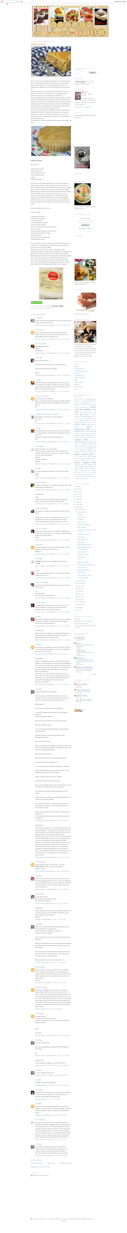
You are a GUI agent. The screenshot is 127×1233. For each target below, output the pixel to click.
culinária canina (91, 422)
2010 (78, 499)
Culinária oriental (79, 375)
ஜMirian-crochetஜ (81, 695)
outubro (80, 581)
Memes (76, 380)
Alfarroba (79, 401)
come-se (78, 643)
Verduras (78, 478)
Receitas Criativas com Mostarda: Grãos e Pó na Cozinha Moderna (84, 669)
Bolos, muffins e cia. (79, 368)
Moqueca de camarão (83, 554)
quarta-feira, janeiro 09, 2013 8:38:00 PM (51, 1155)
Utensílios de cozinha (79, 476)
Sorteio (94, 470)
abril (79, 596)
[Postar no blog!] (57, 306)
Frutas (83, 435)
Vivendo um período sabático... (83, 691)
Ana (36, 428)
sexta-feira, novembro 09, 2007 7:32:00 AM (51, 821)
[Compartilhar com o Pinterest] (62, 306)
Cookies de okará (82, 567)
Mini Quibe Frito (80, 639)
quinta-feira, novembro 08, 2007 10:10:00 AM (52, 339)
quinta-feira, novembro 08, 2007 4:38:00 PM (52, 504)
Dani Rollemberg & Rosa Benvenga (44, 414)
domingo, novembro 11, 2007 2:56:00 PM (50, 982)
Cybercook (43, 120)
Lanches (77, 439)
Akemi (41, 305)
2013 (78, 491)
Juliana (37, 544)
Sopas (88, 470)
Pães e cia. (77, 384)
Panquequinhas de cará (84, 534)
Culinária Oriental (80, 424)
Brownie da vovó (82, 522)
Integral (84, 437)
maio (79, 594)
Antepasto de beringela (84, 570)
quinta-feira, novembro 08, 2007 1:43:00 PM (52, 478)
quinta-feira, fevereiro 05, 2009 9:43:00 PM (52, 1035)
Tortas (76, 389)
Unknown (37, 1013)
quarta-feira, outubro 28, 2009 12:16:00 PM (52, 1085)
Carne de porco (89, 412)
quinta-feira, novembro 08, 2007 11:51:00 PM (52, 640)
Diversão (76, 427)
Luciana (37, 1090)
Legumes (77, 442)
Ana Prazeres (38, 862)
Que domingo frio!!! (83, 539)
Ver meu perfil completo (82, 107)
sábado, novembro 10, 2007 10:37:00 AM (50, 919)
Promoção (90, 464)
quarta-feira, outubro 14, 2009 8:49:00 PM (51, 1065)
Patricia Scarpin (39, 508)
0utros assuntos (78, 399)
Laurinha (37, 446)
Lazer (91, 440)
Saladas (92, 468)
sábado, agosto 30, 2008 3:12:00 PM (48, 1009)
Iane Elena (38, 894)
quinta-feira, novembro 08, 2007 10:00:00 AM (52, 325)
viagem (84, 478)
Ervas (92, 429)
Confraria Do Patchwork (83, 690)
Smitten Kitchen (80, 651)
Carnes (76, 414)
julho (79, 589)
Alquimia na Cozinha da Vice (84, 667)
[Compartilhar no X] (59, 306)
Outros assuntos (78, 382)
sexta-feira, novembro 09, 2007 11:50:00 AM (52, 871)
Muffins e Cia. (92, 450)
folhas (93, 433)
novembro (81, 512)
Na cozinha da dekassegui (81, 623)
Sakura (76, 468)
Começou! (80, 514)
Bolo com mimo (82, 527)
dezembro (81, 509)
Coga (36, 1080)
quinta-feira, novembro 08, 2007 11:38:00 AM (52, 464)
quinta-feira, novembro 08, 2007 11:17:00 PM (52, 626)
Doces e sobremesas (79, 378)
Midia (82, 448)
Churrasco (93, 416)
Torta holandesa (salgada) (84, 545)
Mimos (92, 448)
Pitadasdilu (38, 967)
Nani (36, 468)
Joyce (36, 1103)
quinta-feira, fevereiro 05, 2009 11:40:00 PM (52, 1055)
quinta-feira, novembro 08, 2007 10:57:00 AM (52, 423)
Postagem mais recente (37, 1163)
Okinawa (92, 451)
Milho (86, 448)
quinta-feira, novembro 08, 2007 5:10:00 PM (52, 566)
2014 (78, 489)
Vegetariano (89, 476)
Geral (75, 364)
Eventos (87, 431)
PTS (75, 466)
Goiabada (76, 437)
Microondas (76, 448)
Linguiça (76, 444)
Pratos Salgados (45, 308)
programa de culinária (79, 464)
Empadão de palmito (83, 562)
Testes (89, 472)
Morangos (82, 450)
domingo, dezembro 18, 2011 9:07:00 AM (50, 1115)
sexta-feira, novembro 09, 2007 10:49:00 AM (52, 857)
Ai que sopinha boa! (83, 552)
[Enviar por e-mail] (55, 306)
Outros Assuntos (81, 454)
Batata (83, 403)
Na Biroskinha (80, 637)
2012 (78, 494)
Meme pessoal (81, 537)
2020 (78, 486)
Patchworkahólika (81, 684)
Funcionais (91, 435)
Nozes (84, 452)
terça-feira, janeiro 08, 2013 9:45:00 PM (50, 1139)
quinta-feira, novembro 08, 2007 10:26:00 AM (52, 353)
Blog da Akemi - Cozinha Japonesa (83, 621)
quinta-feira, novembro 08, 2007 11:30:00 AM (52, 442)
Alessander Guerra (40, 582)
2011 (78, 497)
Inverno (92, 437)
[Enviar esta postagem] (52, 305)
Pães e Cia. (84, 456)
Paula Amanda (39, 343)
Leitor (85, 442)
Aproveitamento (87, 401)
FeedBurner (89, 228)
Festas (88, 433)
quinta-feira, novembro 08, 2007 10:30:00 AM (52, 391)
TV (93, 474)
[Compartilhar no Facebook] (61, 306)
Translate (87, 84)
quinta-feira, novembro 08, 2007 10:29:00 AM (52, 375)
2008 (78, 504)
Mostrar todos (93, 674)
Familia (94, 431)
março (80, 599)
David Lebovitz (80, 658)
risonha (37, 318)
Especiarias (77, 431)
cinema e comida (78, 418)
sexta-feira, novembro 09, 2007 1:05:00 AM (51, 654)
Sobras (83, 470)
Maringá (92, 444)
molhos (75, 450)
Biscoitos (84, 405)
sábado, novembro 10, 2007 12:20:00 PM (50, 962)
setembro (80, 583)
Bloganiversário (85, 407)
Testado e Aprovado (81, 472)
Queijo (81, 467)
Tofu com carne (82, 517)
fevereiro (80, 601)
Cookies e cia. (78, 373)
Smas (36, 644)
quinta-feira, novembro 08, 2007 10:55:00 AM (52, 409)
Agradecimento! (82, 557)
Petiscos (84, 460)
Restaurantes (91, 466)
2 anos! (79, 559)
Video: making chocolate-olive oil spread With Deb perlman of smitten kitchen (85, 661)
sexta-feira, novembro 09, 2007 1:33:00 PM (51, 889)
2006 (78, 607)
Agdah (37, 876)
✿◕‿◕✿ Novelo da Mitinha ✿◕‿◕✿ (84, 700)
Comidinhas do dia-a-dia (81, 371)
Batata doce (91, 403)
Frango (76, 435)
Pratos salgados (78, 387)
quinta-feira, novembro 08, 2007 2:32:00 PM (52, 490)
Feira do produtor (80, 433)
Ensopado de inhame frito (84, 524)
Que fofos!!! (81, 519)
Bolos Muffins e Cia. (87, 409)
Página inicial (51, 1163)
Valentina (37, 330)
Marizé (37, 358)
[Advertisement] (47, 1194)
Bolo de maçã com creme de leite (86, 565)
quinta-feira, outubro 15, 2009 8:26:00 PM (51, 1075)
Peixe (89, 458)
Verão (95, 476)
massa (76, 446)
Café (81, 412)
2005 (78, 610)
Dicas (92, 424)
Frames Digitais (39, 987)
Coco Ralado (87, 418)
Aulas (78, 403)
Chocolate (84, 416)
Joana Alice (38, 1119)
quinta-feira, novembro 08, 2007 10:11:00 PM (52, 612)
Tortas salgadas (85, 474)
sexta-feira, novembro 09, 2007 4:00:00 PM (51, 903)
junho (80, 591)
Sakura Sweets (84, 468)
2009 (78, 502)
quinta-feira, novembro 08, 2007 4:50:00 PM (52, 524)
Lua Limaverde (39, 528)
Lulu (36, 380)
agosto (80, 586)
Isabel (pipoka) (39, 482)
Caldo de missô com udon (84, 575)
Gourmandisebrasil (40, 396)
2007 (78, 507)
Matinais (84, 446)
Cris (36, 616)
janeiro (80, 604)
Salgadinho (76, 470)
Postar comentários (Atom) (42, 1167)
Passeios (84, 458)
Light (92, 442)
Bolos (93, 407)
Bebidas (76, 366)
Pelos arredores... (82, 572)
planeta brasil (91, 460)
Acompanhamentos (91, 399)
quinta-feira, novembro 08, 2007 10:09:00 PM (52, 598)
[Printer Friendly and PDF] (37, 303)
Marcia (37, 558)
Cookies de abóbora (83, 578)
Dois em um (81, 542)
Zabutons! (78, 685)
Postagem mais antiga (65, 1163)
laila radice (38, 602)
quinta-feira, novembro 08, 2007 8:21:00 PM (52, 578)
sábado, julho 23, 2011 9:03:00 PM (48, 1099)
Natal (78, 451)
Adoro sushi (77, 619)
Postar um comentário (36, 1160)
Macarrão (85, 444)
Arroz (95, 401)
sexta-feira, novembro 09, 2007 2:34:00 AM (51, 684)
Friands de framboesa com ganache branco (84, 548)
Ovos (95, 454)
